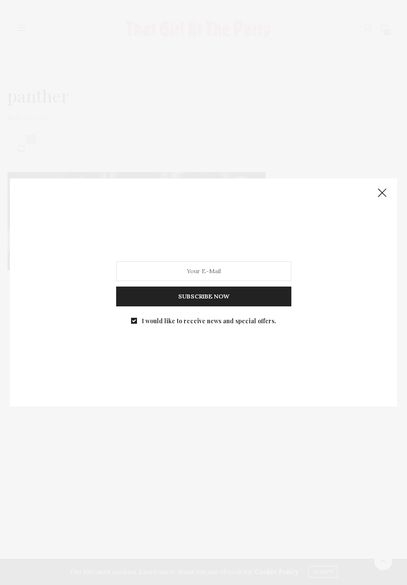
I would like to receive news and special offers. (209, 321)
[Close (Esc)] (382, 193)
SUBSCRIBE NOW (203, 296)
